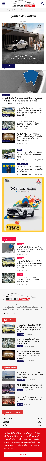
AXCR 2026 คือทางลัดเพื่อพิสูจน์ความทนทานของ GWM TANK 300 (30, 386)
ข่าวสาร (5, 128)
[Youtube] (14, 314)
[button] (23, 204)
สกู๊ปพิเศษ (20, 390)
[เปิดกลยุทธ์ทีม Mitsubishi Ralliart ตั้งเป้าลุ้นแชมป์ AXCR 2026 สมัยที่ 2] (8, 401)
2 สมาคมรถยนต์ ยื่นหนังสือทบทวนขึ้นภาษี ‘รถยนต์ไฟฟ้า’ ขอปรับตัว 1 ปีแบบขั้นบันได (30, 374)
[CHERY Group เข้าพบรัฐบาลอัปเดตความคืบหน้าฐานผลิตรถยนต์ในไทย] (8, 125)
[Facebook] (4, 314)
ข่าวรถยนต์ (6, 95)
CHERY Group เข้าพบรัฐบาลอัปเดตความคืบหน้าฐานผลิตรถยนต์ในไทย (28, 123)
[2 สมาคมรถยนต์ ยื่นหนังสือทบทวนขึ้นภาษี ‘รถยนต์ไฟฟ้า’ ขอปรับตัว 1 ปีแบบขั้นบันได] (8, 376)
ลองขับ (19, 150)
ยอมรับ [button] (23, 455)
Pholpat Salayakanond (25, 160)
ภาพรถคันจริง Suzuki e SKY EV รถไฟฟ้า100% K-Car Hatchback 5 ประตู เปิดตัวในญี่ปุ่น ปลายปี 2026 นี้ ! (29, 111)
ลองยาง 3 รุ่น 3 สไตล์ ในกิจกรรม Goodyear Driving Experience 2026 (29, 154)
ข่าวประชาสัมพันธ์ (22, 164)
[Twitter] (11, 314)
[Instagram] (7, 314)
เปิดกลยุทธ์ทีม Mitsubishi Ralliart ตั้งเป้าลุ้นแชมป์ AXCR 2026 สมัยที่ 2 (30, 399)
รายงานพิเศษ (21, 380)
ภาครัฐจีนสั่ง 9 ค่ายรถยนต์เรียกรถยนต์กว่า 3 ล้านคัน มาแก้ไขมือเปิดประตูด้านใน (22, 99)
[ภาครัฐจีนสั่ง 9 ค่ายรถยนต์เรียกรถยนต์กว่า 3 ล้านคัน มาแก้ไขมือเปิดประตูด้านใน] (23, 81)
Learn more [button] (9, 448)
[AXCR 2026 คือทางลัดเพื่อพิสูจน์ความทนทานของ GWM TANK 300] (8, 389)
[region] (23, 204)
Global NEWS (7, 104)
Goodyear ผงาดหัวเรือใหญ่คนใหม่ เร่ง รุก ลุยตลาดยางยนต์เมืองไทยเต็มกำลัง (30, 169)
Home (4, 10)
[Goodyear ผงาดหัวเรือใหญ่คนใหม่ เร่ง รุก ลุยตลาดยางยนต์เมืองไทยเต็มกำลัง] (8, 168)
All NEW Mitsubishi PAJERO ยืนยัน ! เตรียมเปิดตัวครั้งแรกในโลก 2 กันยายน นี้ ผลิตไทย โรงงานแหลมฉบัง (29, 137)
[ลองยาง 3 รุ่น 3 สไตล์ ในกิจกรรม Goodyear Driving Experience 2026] (8, 153)
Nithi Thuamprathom (24, 174)
